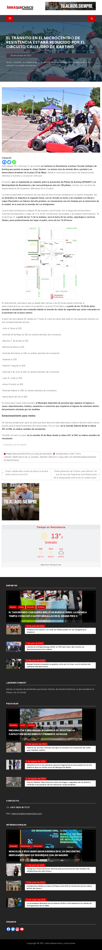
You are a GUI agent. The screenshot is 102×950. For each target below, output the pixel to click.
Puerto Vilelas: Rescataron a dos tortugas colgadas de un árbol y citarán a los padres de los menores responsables (58, 783)
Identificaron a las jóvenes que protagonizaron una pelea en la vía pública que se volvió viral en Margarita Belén (59, 766)
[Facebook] (4, 162)
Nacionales (30, 607)
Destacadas (13, 725)
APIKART (44, 457)
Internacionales (25, 846)
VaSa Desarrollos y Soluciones (60, 943)
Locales (35, 453)
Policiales (32, 725)
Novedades (46, 453)
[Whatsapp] (14, 162)
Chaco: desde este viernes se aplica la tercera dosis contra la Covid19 (26, 473)
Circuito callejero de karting (64, 457)
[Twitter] (9, 162)
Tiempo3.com (55, 565)
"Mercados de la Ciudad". (26, 457)
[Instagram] (17, 929)
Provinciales (38, 846)
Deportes (25, 453)
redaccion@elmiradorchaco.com (26, 813)
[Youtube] (22, 929)
